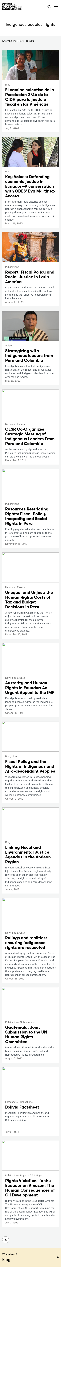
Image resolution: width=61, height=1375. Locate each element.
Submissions (27, 1021)
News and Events (15, 423)
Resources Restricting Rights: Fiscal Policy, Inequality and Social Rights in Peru (26, 516)
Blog (7, 84)
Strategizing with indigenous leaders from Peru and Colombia (29, 355)
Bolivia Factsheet (22, 1107)
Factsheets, (12, 1101)
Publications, (12, 1021)
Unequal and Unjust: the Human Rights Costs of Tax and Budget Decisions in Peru (29, 599)
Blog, (8, 756)
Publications (12, 266)
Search (49, 7)
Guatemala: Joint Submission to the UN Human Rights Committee (26, 1034)
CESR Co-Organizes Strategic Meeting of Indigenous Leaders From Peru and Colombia (30, 436)
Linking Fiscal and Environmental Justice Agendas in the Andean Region (28, 854)
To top (5, 1239)
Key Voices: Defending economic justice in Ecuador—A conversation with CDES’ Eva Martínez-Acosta (30, 186)
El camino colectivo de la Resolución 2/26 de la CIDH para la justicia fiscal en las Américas (29, 97)
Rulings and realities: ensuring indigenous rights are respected (26, 943)
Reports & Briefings (31, 1175)
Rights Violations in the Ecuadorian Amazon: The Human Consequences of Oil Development (30, 1187)
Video (8, 345)
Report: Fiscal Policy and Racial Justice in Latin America (29, 277)
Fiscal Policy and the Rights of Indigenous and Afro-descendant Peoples (30, 766)
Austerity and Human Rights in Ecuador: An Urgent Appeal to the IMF (29, 688)
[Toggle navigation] (56, 6)
